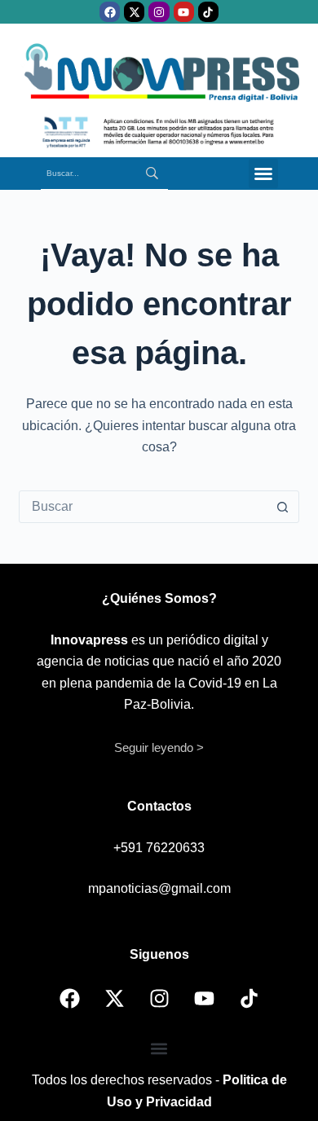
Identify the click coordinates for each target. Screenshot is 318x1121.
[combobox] (143, 506)
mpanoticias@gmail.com (159, 888)
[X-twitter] (134, 12)
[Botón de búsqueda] (282, 506)
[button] (263, 173)
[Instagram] (158, 12)
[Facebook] (109, 12)
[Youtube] (184, 12)
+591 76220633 (159, 848)
